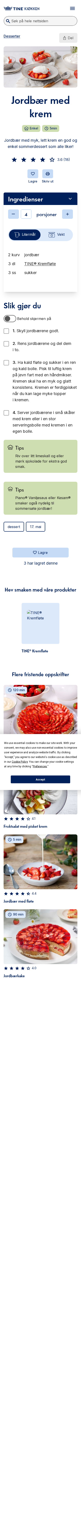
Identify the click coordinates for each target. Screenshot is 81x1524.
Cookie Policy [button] (20, 761)
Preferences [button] (40, 766)
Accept (40, 779)
